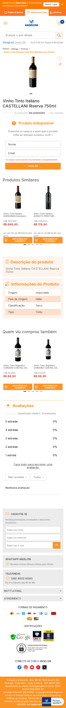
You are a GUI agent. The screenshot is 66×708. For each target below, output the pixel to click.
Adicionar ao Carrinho (20, 240)
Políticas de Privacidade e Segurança (42, 695)
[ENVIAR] (33, 166)
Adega (14, 49)
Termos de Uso (35, 698)
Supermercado (39, 12)
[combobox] (33, 35)
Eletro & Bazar (15, 12)
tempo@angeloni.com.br (41, 686)
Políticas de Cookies (16, 698)
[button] (5, 23)
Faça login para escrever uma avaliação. (33, 466)
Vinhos (24, 49)
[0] (59, 23)
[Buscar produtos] (59, 35)
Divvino (57, 12)
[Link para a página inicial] (6, 48)
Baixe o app (51, 4)
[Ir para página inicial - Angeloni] (31, 23)
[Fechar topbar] (62, 4)
